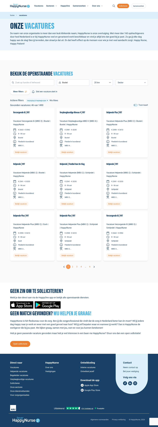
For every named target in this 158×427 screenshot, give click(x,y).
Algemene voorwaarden (99, 420)
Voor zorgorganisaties (19, 395)
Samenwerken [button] (79, 6)
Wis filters (53, 100)
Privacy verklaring (119, 420)
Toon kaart (143, 105)
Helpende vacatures (18, 371)
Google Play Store (92, 390)
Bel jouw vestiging (131, 371)
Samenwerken (138, 6)
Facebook (125, 383)
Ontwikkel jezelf (87, 371)
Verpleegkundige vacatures (22, 379)
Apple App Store (91, 385)
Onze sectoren (16, 387)
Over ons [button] (96, 6)
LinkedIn (130, 383)
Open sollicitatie (20, 344)
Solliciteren (123, 6)
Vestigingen (50, 371)
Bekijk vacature (21, 152)
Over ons (49, 367)
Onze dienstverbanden (20, 391)
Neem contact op (130, 367)
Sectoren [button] (50, 6)
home (12, 15)
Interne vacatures (87, 367)
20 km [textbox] (97, 82)
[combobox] (102, 82)
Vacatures (38, 6)
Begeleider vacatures (19, 375)
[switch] (136, 105)
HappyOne (65, 6)
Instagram (135, 383)
